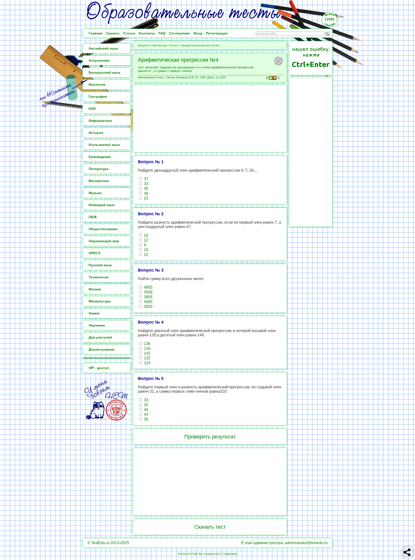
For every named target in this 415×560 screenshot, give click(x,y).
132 (146, 358)
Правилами (230, 553)
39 (145, 193)
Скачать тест (210, 527)
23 (145, 198)
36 (145, 419)
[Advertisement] (210, 118)
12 (145, 240)
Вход (198, 33)
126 (146, 348)
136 (146, 344)
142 (146, 353)
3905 (148, 297)
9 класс (174, 45)
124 (146, 363)
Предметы (144, 45)
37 (145, 179)
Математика (160, 45)
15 (145, 250)
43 (145, 414)
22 (145, 255)
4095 (148, 302)
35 (145, 189)
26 (145, 405)
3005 (148, 307)
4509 (148, 292)
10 (145, 235)
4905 (148, 287)
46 (145, 410)
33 (145, 184)
